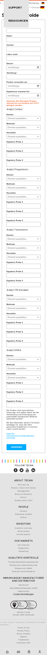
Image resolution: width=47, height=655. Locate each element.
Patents (23, 637)
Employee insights (23, 514)
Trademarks (23, 640)
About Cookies (23, 634)
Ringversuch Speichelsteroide (23, 565)
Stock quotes (23, 531)
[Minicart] (29, 651)
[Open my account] (39, 651)
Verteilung (12, 73)
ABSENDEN (16, 447)
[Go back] (32, 7)
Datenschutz (23, 591)
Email (10, 36)
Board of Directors (23, 494)
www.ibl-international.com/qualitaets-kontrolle (21, 436)
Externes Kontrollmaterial (23, 571)
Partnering (34, 3)
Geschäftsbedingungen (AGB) (23, 588)
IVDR (28, 612)
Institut (11, 45)
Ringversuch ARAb (23, 568)
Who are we (23, 485)
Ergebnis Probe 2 (15, 151)
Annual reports (23, 534)
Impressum (23, 585)
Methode (11, 124)
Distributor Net (23, 643)
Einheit (10, 114)
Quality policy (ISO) (24, 500)
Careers (23, 511)
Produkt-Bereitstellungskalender (23, 562)
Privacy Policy (23, 631)
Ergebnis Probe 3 (15, 160)
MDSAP (20, 612)
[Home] (7, 651)
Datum (10, 63)
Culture (23, 517)
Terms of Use (23, 628)
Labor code (13, 54)
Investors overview (23, 528)
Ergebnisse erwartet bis (19, 91)
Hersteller (11, 133)
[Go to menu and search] (18, 651)
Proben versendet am (17, 82)
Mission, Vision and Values (23, 488)
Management (23, 491)
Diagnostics (23, 548)
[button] (16, 7)
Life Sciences (23, 545)
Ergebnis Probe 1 (15, 142)
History (23, 497)
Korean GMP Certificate (23, 615)
